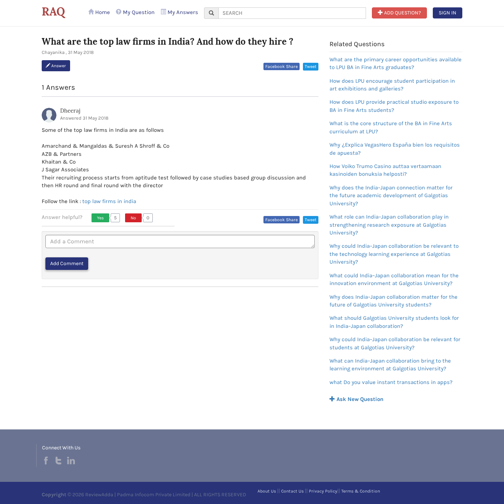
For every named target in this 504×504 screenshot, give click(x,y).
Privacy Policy (323, 491)
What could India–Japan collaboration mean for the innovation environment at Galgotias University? (394, 279)
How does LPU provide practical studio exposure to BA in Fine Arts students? (394, 106)
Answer (58, 65)
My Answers (182, 12)
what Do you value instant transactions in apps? (390, 382)
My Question (138, 12)
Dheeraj (70, 110)
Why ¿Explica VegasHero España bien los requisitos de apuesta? (394, 148)
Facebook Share (281, 66)
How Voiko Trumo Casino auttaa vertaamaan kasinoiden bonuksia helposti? (385, 170)
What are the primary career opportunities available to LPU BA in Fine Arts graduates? (395, 63)
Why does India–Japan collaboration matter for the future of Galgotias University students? (393, 301)
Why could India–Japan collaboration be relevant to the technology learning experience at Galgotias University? (394, 254)
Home (102, 12)
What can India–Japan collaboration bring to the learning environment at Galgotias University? (390, 364)
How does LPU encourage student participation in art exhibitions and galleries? (392, 85)
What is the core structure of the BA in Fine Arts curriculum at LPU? (390, 127)
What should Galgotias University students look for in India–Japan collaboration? (394, 322)
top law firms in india (109, 201)
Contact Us (292, 491)
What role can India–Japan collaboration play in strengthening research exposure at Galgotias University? (389, 224)
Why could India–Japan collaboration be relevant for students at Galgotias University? (394, 343)
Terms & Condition (360, 491)
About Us (267, 491)
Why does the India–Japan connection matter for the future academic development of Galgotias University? (391, 195)
